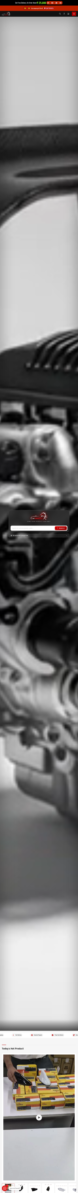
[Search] (60, 14)
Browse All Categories (20, 535)
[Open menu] (74, 14)
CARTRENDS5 (50, 8)
